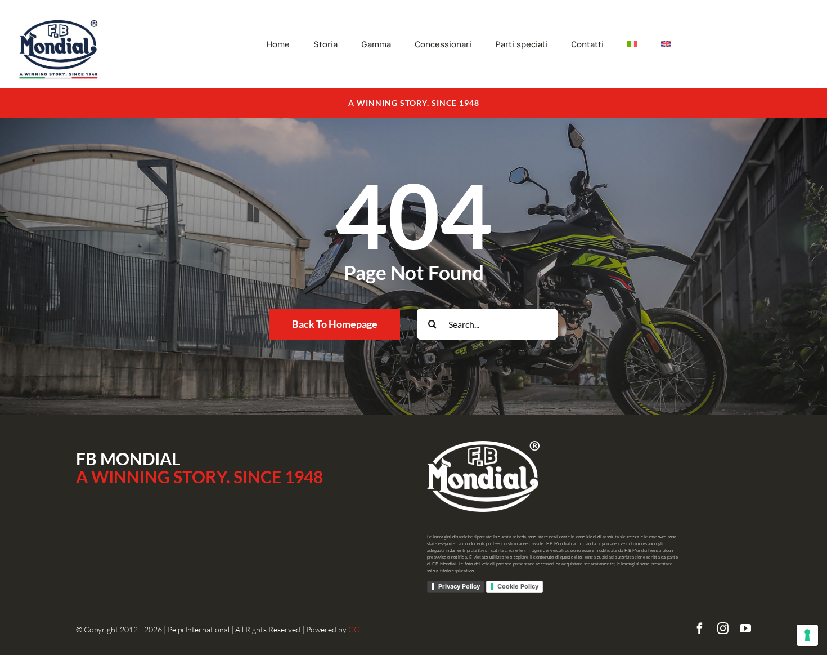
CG (353, 629)
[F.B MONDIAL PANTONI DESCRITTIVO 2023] (59, 21)
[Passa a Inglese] (666, 44)
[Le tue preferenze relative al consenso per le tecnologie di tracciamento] (807, 635)
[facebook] (699, 628)
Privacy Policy (459, 586)
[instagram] (723, 628)
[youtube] (745, 628)
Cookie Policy (517, 586)
